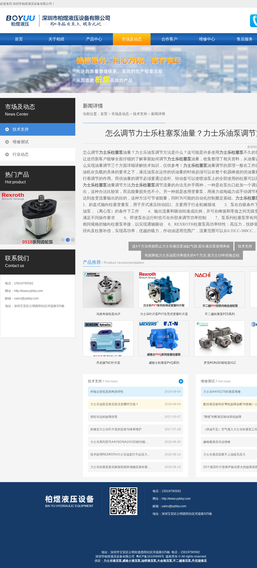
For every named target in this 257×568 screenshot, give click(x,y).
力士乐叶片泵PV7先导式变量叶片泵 (164, 314)
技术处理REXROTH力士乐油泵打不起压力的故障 (120, 454)
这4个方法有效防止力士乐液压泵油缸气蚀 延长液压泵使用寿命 (181, 246)
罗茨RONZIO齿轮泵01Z (220, 363)
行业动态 (21, 154)
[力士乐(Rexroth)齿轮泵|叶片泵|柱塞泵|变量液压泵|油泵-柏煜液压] (68, 20)
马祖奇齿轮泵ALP (108, 314)
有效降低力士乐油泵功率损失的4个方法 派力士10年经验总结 (192, 255)
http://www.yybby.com (28, 291)
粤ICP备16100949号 (150, 556)
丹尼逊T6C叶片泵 (108, 363)
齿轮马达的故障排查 (103, 417)
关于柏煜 (56, 39)
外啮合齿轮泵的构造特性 (106, 391)
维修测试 (21, 142)
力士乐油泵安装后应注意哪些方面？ (114, 404)
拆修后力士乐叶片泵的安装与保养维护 (116, 429)
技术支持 (21, 129)
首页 (19, 39)
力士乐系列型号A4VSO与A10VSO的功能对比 (120, 442)
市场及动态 (132, 39)
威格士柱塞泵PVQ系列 (164, 363)
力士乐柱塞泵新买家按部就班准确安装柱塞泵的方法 (120, 467)
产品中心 (94, 39)
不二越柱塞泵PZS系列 (220, 314)
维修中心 (207, 39)
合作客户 (169, 39)
